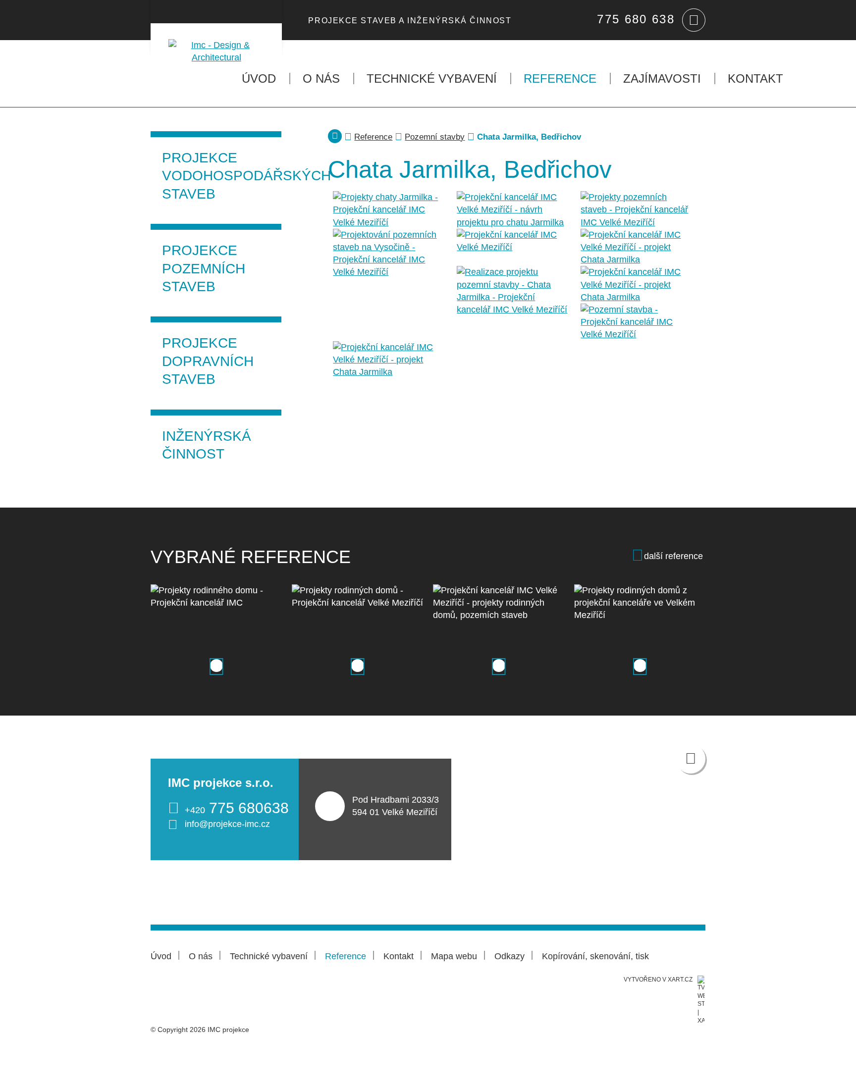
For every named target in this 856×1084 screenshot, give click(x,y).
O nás (321, 78)
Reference (560, 78)
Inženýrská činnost (206, 445)
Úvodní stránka (335, 136)
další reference (673, 556)
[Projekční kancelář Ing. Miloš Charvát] (216, 43)
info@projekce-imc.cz (227, 824)
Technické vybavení (432, 78)
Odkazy (509, 956)
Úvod (259, 78)
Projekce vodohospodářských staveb (221, 176)
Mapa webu (454, 956)
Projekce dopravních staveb (208, 361)
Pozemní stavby (435, 137)
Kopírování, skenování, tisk (595, 956)
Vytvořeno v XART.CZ (658, 979)
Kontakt (755, 78)
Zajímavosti (662, 78)
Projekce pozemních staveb (203, 268)
